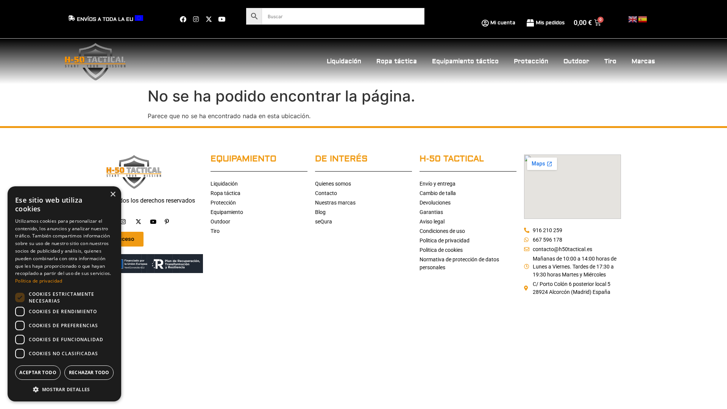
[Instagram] (195, 19)
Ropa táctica (396, 61)
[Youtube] (221, 19)
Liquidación (344, 61)
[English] (633, 18)
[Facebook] (182, 19)
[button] (64, 389)
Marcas (643, 61)
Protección (531, 61)
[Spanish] (643, 18)
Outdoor (576, 61)
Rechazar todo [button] (89, 372)
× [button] (112, 194)
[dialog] (64, 293)
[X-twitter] (208, 19)
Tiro (610, 61)
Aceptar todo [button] (37, 372)
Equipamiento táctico (465, 61)
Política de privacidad (38, 281)
